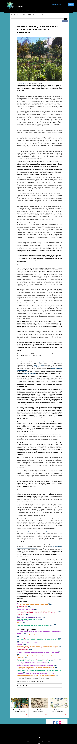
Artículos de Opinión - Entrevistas (41, 14)
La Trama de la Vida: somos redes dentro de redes (39, 710)
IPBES (29, 14)
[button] (66, 14)
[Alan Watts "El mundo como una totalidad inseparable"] (20, 703)
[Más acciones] (61, 23)
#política (42, 678)
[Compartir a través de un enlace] (26, 685)
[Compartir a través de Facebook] (17, 685)
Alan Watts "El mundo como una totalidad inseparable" (20, 710)
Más (54, 14)
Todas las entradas (16, 14)
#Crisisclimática (21, 678)
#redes (47, 678)
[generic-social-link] (39, 737)
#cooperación (36, 678)
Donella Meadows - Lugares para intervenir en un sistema (59, 710)
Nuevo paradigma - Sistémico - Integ (36, 681)
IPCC (24, 14)
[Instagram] (60, 722)
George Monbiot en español (22, 681)
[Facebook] (54, 722)
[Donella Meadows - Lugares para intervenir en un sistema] (59, 703)
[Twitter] (57, 722)
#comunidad (28, 678)
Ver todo (66, 695)
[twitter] (37, 737)
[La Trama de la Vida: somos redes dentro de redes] (39, 703)
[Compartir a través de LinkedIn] (23, 685)
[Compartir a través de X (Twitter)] (20, 685)
